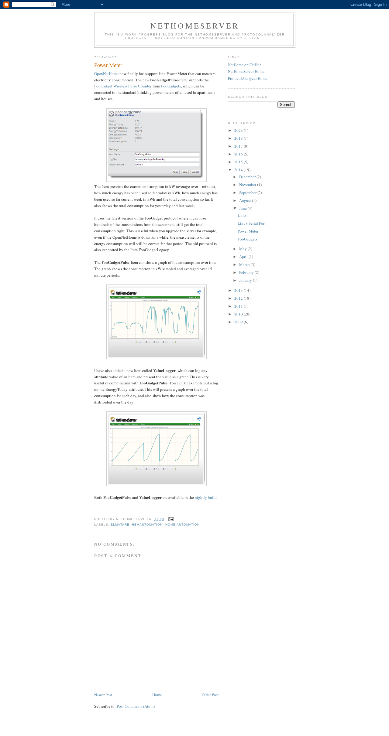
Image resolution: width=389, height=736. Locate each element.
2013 (239, 290)
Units (242, 215)
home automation (182, 524)
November (248, 184)
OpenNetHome (106, 73)
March (245, 264)
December (247, 176)
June (243, 208)
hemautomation (147, 524)
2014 (239, 169)
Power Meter (248, 231)
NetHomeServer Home (246, 71)
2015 (239, 162)
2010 (239, 314)
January (246, 280)
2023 (239, 130)
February (247, 272)
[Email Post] (170, 519)
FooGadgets (171, 86)
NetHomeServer (194, 25)
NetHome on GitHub (245, 64)
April (244, 256)
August (245, 200)
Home (157, 694)
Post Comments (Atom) (136, 706)
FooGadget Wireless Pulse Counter (122, 86)
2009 (239, 322)
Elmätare (120, 524)
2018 (239, 138)
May (243, 248)
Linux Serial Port (252, 223)
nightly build (206, 497)
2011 (239, 306)
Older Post (210, 694)
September (248, 192)
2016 (239, 154)
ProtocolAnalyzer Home (247, 78)
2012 (239, 298)
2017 (239, 146)
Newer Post (103, 694)
